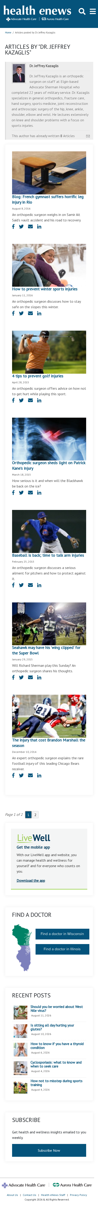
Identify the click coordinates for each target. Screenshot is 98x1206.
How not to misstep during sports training (57, 1083)
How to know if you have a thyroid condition (57, 1046)
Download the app (31, 880)
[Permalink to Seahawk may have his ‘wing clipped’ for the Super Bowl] (49, 623)
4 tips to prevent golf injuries (37, 375)
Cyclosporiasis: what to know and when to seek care (56, 1064)
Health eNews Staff (53, 1195)
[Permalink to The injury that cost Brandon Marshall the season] (49, 715)
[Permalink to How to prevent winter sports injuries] (49, 265)
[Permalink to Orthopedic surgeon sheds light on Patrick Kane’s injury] (49, 438)
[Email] (88, 135)
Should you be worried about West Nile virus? (57, 1009)
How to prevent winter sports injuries (44, 288)
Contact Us (29, 1195)
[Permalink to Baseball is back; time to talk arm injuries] (49, 531)
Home (8, 32)
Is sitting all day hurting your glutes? (52, 1027)
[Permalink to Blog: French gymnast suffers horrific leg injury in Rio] (49, 172)
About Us (12, 1195)
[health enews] (38, 13)
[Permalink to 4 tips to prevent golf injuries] (49, 351)
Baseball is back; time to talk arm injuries (48, 555)
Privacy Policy (78, 1195)
